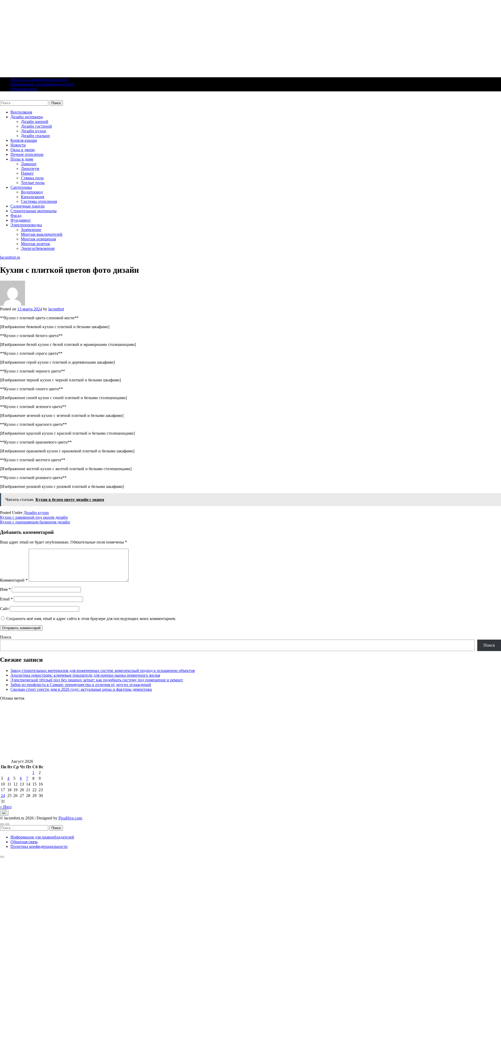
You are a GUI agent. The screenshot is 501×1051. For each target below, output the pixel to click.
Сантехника (21, 187)
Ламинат (29, 164)
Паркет (27, 173)
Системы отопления (39, 201)
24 (3, 795)
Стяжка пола (32, 178)
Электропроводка (26, 225)
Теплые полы (33, 182)
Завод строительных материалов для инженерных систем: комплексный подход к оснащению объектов (102, 670)
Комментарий (14, 580)
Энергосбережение (38, 248)
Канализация (32, 196)
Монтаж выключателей (41, 234)
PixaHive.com (70, 818)
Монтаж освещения (38, 239)
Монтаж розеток (35, 243)
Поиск (5, 637)
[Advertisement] (156, 36)
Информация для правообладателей (42, 84)
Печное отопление (27, 154)
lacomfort (56, 309)
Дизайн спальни (35, 135)
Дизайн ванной (34, 121)
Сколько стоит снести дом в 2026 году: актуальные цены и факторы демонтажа (81, 689)
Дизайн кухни (33, 131)
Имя (5, 589)
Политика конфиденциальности (39, 79)
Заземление (31, 229)
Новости (18, 145)
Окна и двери (22, 149)
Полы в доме (21, 159)
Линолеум (30, 168)
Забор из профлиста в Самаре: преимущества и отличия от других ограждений (80, 684)
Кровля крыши (23, 140)
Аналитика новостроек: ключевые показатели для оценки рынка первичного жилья (85, 675)
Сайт (4, 608)
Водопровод (32, 192)
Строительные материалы (33, 211)
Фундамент (20, 220)
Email (6, 599)
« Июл (5, 807)
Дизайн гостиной (36, 126)
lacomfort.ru (10, 98)
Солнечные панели (27, 206)
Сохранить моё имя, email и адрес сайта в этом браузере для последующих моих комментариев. (91, 618)
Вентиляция (21, 112)
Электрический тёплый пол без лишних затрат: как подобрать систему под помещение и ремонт (96, 680)
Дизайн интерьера (26, 117)
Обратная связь (24, 89)
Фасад (15, 215)
